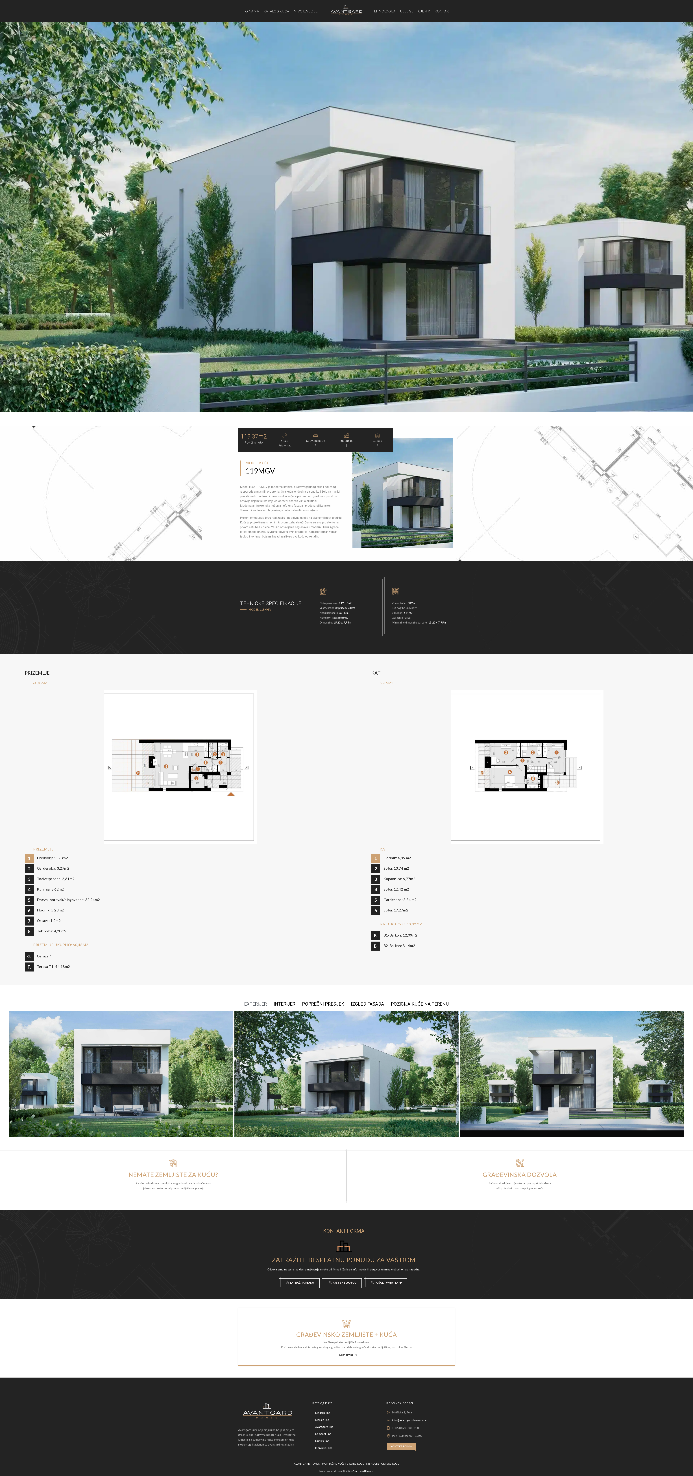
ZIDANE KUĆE (355, 1463)
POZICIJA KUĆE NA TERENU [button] (420, 1004)
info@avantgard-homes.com (409, 1420)
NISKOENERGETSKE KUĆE (382, 1463)
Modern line (322, 1412)
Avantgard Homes (363, 1470)
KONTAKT (443, 11)
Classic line (322, 1419)
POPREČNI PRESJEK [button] (323, 1004)
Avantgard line (324, 1426)
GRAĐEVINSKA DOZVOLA (520, 1174)
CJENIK (424, 11)
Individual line (324, 1447)
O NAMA (252, 11)
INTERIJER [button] (284, 1004)
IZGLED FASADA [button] (367, 1004)
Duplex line (322, 1440)
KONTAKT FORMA (401, 1446)
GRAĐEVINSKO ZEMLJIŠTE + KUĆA (346, 1334)
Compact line (323, 1433)
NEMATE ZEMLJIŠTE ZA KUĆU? (173, 1174)
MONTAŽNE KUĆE (333, 1463)
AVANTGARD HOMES (307, 1463)
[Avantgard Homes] (346, 11)
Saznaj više (346, 1354)
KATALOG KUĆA (276, 11)
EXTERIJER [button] (255, 1004)
